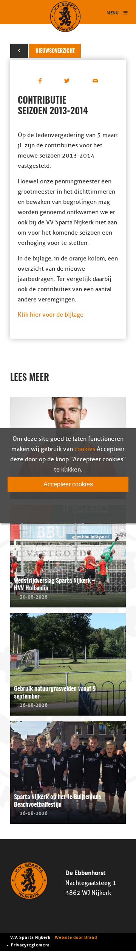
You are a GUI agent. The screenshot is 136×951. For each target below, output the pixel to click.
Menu (113, 12)
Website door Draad (76, 937)
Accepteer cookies (68, 484)
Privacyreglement (30, 944)
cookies (84, 449)
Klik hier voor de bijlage (50, 315)
